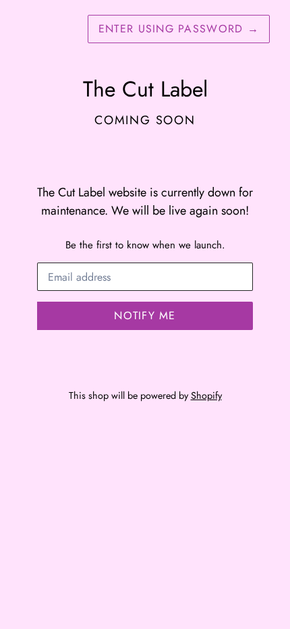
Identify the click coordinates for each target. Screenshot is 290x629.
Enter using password (178, 28)
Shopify (206, 395)
